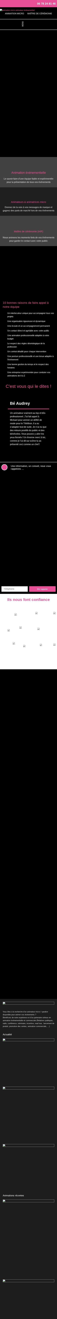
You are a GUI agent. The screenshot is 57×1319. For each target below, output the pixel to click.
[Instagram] (8, 3)
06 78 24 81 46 (46, 3)
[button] (28, 23)
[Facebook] (3, 3)
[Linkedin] (12, 3)
